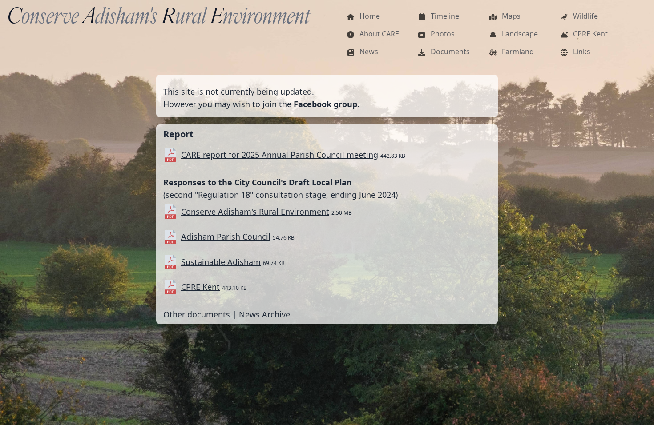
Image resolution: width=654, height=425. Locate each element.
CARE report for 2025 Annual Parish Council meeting (279, 154)
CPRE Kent (200, 286)
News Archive (264, 314)
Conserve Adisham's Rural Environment (255, 211)
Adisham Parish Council (225, 236)
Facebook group (325, 104)
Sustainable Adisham (221, 262)
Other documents (196, 314)
